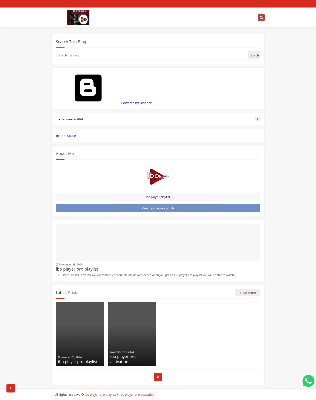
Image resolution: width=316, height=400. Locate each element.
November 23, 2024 (71, 264)
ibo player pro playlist (77, 269)
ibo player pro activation (123, 359)
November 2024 (72, 119)
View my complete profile (158, 208)
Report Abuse (66, 135)
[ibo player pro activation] (132, 334)
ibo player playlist (158, 197)
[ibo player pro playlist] (80, 334)
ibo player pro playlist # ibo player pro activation (119, 394)
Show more (248, 293)
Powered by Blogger (136, 103)
